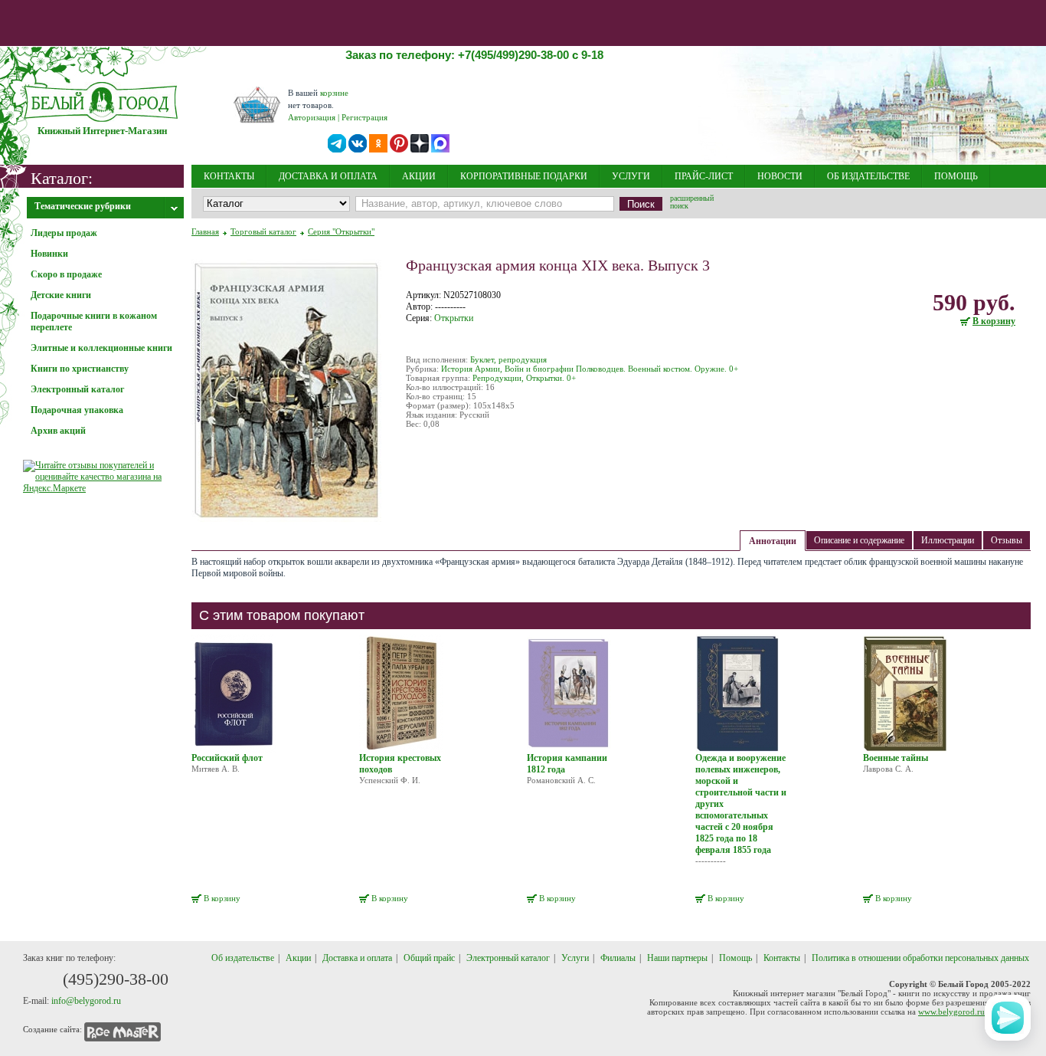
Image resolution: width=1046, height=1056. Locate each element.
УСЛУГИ (631, 176)
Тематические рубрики (82, 206)
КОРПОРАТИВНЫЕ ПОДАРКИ (523, 176)
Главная (205, 231)
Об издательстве (242, 958)
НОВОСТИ (779, 176)
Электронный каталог (508, 958)
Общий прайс (429, 958)
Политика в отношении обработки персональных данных (920, 958)
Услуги (575, 958)
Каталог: (62, 177)
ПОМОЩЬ (956, 176)
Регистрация (364, 117)
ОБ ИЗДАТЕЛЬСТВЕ (868, 176)
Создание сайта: (52, 1029)
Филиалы (618, 958)
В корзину (993, 321)
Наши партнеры (677, 958)
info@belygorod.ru (86, 1000)
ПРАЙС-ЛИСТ (704, 176)
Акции (298, 958)
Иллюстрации (947, 540)
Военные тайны (895, 758)
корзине (334, 92)
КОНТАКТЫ (229, 176)
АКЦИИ (419, 176)
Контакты (781, 958)
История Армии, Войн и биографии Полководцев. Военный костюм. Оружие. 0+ (589, 368)
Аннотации (772, 541)
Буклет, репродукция (508, 359)
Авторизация (311, 117)
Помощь (735, 958)
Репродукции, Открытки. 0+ (524, 377)
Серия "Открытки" (341, 231)
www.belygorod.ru (951, 1011)
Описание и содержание (859, 540)
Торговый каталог (263, 231)
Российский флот (227, 758)
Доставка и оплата (357, 958)
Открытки (453, 318)
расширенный (692, 203)
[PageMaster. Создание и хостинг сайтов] (122, 1029)
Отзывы (1006, 540)
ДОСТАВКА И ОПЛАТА (328, 176)
